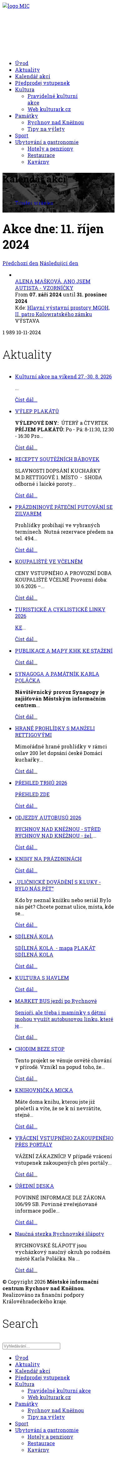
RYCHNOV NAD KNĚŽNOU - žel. (54, 835)
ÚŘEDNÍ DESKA (34, 1186)
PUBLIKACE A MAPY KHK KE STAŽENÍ (64, 650)
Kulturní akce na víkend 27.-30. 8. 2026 (63, 376)
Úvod (21, 63)
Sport (21, 135)
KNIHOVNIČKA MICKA (44, 1090)
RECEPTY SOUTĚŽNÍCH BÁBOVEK (57, 459)
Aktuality (27, 69)
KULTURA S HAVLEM (42, 977)
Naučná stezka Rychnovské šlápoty (59, 1233)
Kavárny (38, 161)
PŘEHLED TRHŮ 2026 (41, 782)
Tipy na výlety (46, 129)
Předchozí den (20, 263)
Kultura (24, 89)
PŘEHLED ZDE (32, 794)
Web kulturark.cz (49, 109)
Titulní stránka (34, 202)
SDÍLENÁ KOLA (34, 936)
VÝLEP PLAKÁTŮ (37, 411)
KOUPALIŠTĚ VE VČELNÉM (49, 561)
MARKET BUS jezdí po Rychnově (56, 1001)
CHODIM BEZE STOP (40, 1048)
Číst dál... (26, 399)
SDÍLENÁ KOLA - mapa (44, 948)
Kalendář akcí (32, 76)
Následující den (59, 263)
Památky (26, 115)
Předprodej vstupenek (42, 83)
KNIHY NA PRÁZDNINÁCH (48, 858)
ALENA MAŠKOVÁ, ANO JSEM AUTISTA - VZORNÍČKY (52, 284)
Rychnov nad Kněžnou (55, 122)
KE (18, 627)
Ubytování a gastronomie (47, 142)
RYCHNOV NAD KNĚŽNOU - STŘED (58, 829)
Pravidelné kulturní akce (59, 1390)
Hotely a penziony (50, 148)
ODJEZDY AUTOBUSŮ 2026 (48, 817)
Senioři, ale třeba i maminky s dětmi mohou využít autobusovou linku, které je (64, 1019)
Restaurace (41, 155)
